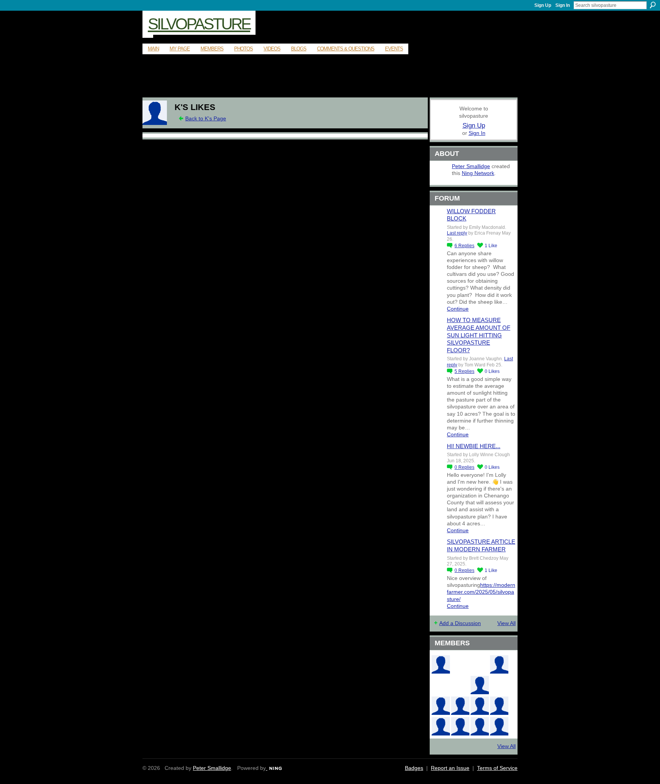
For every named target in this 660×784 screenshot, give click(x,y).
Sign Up (542, 5)
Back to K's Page (205, 118)
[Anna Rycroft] (441, 726)
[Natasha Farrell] (499, 664)
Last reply (457, 233)
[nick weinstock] (460, 685)
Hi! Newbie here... (473, 446)
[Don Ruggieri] (460, 706)
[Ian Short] (480, 726)
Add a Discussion (460, 623)
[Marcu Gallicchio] (480, 685)
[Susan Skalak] (499, 706)
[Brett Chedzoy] (460, 664)
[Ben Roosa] (480, 664)
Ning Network (478, 173)
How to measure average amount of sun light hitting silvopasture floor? (478, 335)
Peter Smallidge (471, 166)
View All (506, 623)
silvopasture (199, 24)
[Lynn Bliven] (441, 685)
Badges (414, 768)
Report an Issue (450, 768)
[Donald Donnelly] (441, 706)
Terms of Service (497, 768)
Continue (458, 309)
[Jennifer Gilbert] (460, 726)
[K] (154, 123)
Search (653, 5)
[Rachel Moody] (441, 664)
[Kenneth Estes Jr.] (480, 706)
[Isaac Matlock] (499, 685)
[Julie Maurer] (499, 726)
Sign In (562, 5)
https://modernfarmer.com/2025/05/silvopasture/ (481, 592)
